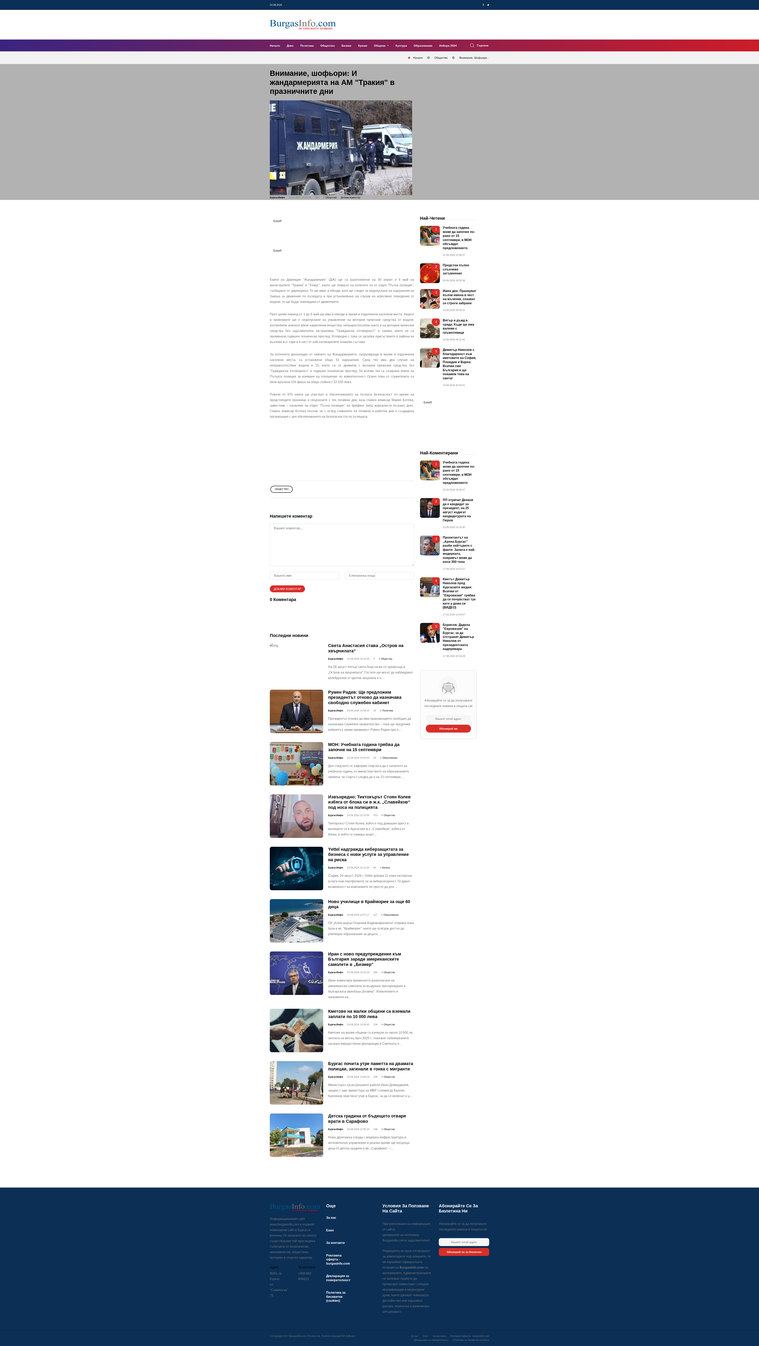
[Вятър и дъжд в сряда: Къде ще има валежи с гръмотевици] (430, 328)
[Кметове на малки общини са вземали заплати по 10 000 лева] (296, 1030)
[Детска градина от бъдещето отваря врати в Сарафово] (296, 1135)
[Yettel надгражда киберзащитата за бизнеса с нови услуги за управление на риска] (296, 868)
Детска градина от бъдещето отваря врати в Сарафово (367, 1118)
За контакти (335, 1242)
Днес (290, 45)
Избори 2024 (448, 45)
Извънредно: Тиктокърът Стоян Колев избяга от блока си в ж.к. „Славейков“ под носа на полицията (369, 802)
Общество (327, 45)
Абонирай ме (448, 728)
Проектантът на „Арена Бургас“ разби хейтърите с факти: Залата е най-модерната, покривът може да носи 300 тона (459, 549)
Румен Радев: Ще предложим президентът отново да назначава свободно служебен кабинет (364, 697)
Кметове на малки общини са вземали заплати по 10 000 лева (369, 1014)
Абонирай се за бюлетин (464, 1252)
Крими (362, 45)
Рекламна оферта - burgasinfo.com (338, 1259)
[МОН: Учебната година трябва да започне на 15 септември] (296, 764)
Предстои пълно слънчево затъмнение (456, 269)
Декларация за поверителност (431, 1340)
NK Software (348, 1336)
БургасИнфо (277, 197)
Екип (330, 1230)
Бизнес (346, 45)
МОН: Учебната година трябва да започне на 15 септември (363, 747)
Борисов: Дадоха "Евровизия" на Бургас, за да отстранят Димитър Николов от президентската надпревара (458, 637)
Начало (275, 45)
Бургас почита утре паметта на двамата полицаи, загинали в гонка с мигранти (370, 1066)
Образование (423, 45)
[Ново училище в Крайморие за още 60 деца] (296, 921)
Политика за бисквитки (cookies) (336, 1296)
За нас (331, 1217)
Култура (401, 45)
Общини (380, 45)
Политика (307, 45)
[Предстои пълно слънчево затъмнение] (430, 273)
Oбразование (389, 757)
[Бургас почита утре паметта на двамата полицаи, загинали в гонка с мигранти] (296, 1083)
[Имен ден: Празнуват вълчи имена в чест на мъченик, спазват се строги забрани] (430, 299)
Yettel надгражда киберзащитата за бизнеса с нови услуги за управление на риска (368, 854)
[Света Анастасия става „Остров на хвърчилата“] (296, 645)
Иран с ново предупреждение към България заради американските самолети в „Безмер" (364, 959)
